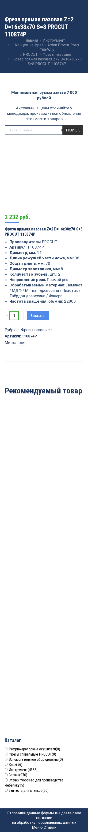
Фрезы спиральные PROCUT (32, 754)
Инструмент (23, 770)
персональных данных (56, 822)
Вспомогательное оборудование (36, 759)
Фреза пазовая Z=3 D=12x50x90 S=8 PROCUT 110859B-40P (44, 709)
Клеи (15, 764)
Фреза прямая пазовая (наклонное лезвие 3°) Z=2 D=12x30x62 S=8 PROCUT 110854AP (44, 545)
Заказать (38, 315)
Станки (18, 775)
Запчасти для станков (29, 790)
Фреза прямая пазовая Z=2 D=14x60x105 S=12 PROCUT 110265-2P (44, 463)
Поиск (73, 130)
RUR (22, 343)
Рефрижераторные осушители (34, 749)
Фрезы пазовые (35, 330)
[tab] (44, 363)
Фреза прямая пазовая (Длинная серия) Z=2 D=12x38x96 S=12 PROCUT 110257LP (44, 627)
